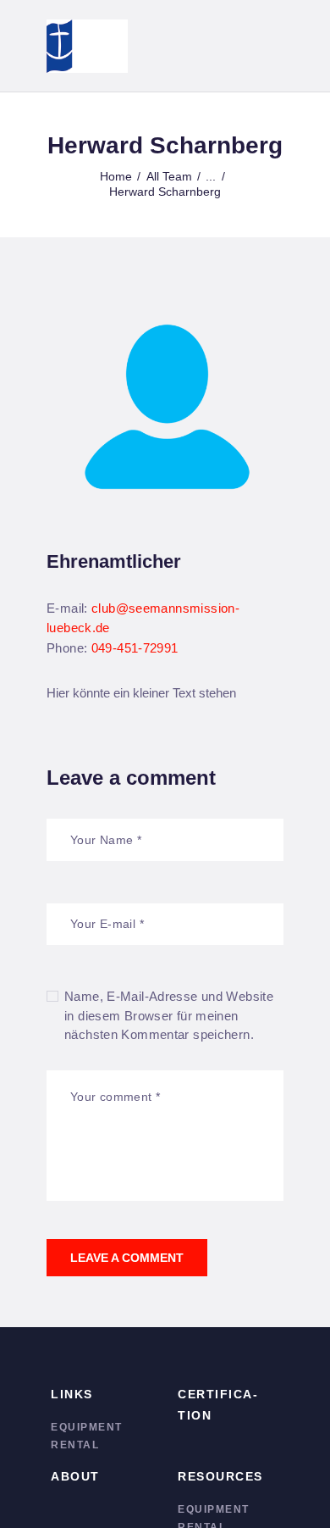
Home (116, 176)
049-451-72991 (135, 648)
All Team (169, 176)
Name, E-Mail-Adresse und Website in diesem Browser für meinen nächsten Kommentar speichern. (168, 1015)
